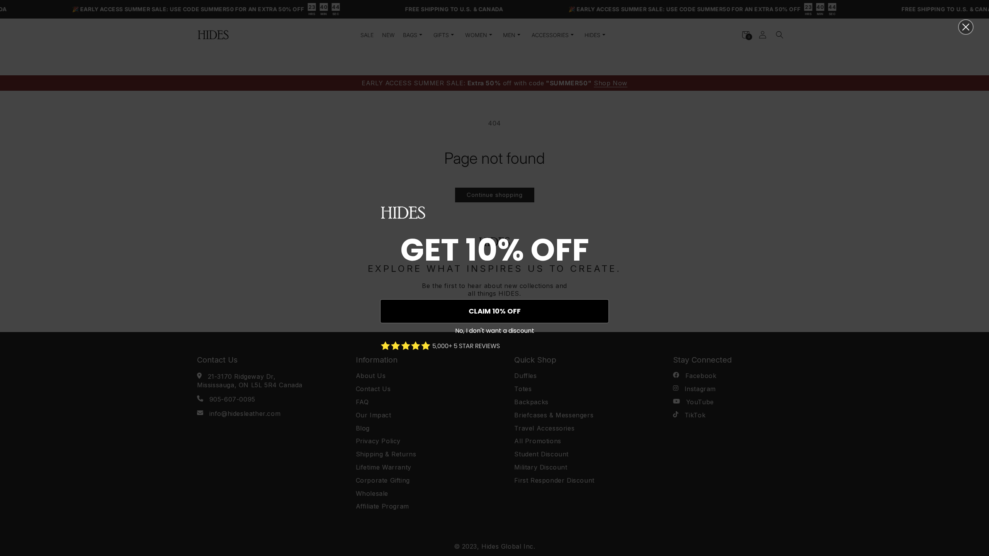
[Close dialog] (966, 27)
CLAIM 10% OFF (495, 311)
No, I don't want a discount (494, 330)
